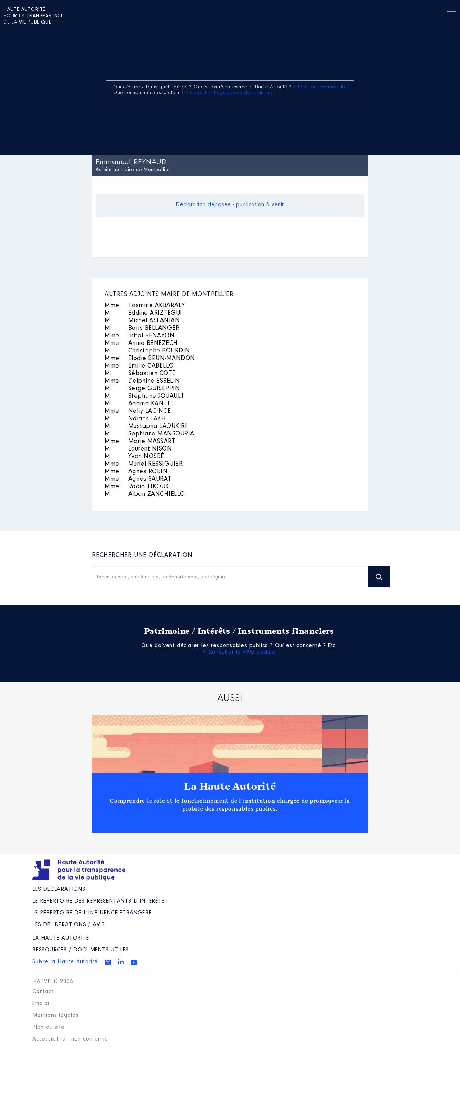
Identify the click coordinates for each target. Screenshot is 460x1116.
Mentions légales (55, 1015)
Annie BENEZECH (141, 343)
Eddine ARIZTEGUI (143, 313)
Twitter (108, 962)
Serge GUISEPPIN (142, 389)
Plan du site (48, 1027)
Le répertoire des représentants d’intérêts (98, 901)
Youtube (134, 962)
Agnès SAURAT (138, 479)
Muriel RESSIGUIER (144, 464)
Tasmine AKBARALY (145, 306)
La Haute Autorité (230, 786)
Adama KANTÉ (138, 404)
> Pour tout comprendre (320, 87)
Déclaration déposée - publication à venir (230, 205)
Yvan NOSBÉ (134, 456)
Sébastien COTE (140, 373)
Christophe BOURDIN (147, 351)
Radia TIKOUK (137, 487)
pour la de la (34, 16)
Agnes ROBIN (136, 472)
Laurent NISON (138, 449)
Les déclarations (59, 889)
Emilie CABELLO (139, 366)
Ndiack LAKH (135, 419)
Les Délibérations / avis (68, 925)
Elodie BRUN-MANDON (150, 358)
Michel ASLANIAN (142, 321)
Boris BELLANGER (142, 328)
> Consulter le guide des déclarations (228, 93)
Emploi (40, 1003)
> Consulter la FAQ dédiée (239, 652)
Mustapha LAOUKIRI (146, 426)
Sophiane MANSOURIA (149, 434)
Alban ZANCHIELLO (145, 494)
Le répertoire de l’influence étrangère (91, 913)
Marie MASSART (140, 441)
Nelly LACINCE (138, 411)
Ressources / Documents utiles (80, 950)
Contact (43, 992)
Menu (451, 15)
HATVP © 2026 (52, 981)
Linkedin (121, 961)
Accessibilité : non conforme (70, 1039)
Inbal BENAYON (139, 336)
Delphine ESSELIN (142, 381)
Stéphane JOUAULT (145, 396)
